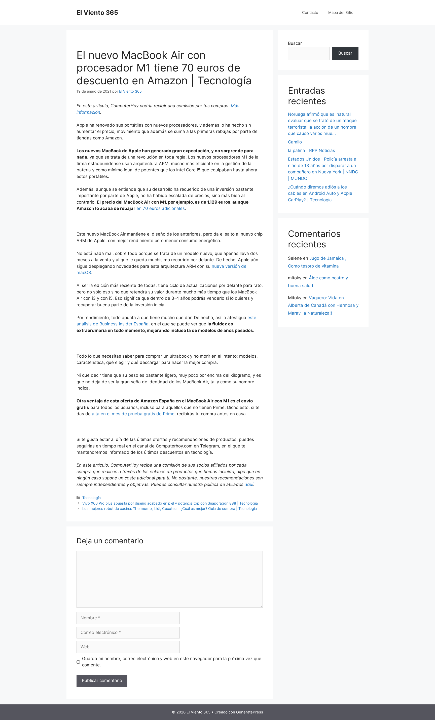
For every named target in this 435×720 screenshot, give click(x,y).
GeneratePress (249, 712)
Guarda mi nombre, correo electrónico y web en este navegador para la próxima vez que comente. (171, 662)
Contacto (310, 12)
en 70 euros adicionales (160, 208)
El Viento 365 (97, 12)
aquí (249, 484)
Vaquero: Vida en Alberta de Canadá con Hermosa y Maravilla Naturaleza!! (323, 305)
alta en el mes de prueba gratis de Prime (133, 413)
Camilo (295, 141)
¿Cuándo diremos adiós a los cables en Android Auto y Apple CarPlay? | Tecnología (320, 193)
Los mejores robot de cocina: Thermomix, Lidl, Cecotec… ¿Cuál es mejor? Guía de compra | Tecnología (169, 508)
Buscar (295, 43)
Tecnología (91, 498)
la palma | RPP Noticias (311, 150)
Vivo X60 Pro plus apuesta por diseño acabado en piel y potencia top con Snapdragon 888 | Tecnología (170, 503)
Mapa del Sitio (340, 12)
